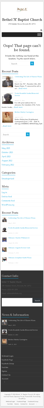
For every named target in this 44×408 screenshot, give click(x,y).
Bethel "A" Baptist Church (22, 19)
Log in (4, 192)
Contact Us (6, 374)
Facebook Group (8, 363)
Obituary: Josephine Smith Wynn (19, 258)
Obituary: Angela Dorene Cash (19, 248)
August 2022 (7, 160)
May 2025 (6, 148)
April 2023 (6, 156)
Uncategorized (8, 178)
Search (37, 300)
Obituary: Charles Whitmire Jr (19, 238)
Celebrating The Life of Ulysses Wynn (28, 77)
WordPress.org (8, 204)
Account (5, 378)
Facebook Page (7, 359)
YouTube (5, 367)
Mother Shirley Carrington (24, 112)
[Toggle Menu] (39, 34)
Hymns (4, 371)
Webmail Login (7, 356)
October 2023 (7, 152)
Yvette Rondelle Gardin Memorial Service (23, 228)
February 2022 (8, 164)
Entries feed (7, 196)
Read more (23, 88)
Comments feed (8, 200)
